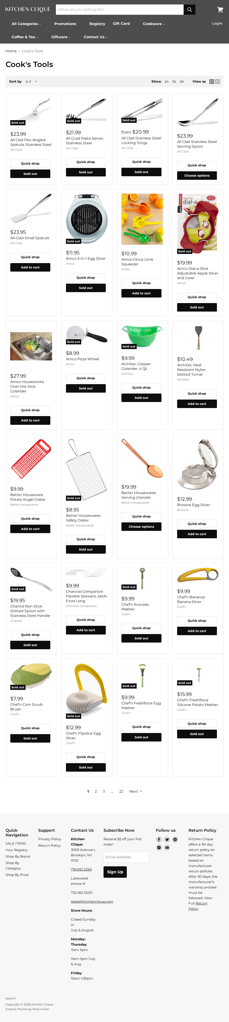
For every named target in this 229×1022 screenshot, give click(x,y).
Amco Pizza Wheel (82, 359)
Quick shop (30, 163)
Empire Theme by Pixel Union (27, 1009)
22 (121, 791)
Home (11, 51)
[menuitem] (23, 24)
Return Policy (49, 845)
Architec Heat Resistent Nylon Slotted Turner (191, 370)
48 (182, 82)
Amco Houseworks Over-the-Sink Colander (27, 386)
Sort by (15, 81)
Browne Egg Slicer (193, 505)
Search (11, 998)
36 (174, 82)
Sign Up (115, 871)
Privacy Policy (49, 839)
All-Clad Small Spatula (29, 238)
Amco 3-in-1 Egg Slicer (86, 258)
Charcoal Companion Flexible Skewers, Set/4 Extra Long (86, 596)
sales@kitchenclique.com (92, 901)
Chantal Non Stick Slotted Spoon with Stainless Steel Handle (30, 611)
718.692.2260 (81, 869)
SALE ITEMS (16, 843)
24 (167, 82)
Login (217, 23)
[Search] (189, 9)
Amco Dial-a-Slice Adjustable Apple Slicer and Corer (197, 273)
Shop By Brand (18, 856)
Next (134, 791)
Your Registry (17, 850)
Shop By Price (17, 875)
